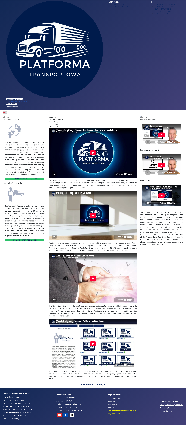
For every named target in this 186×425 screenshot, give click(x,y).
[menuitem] (54, 49)
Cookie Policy (113, 404)
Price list (111, 407)
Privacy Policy (113, 401)
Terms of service (114, 398)
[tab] (93, 119)
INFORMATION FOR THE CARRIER (24, 240)
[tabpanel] (24, 119)
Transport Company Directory (171, 405)
